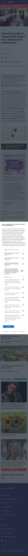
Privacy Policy (22, 331)
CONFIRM (8, 326)
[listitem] (14, 250)
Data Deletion (6, 331)
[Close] (25, 224)
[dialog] (14, 278)
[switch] (22, 253)
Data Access (14, 331)
